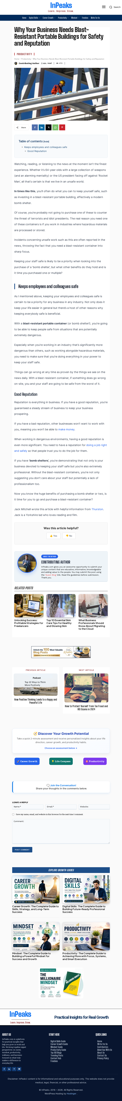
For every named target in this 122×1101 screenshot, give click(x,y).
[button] (114, 7)
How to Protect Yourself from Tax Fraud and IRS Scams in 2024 (86, 708)
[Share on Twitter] (118, 550)
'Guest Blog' (51, 575)
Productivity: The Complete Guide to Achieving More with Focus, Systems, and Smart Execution (84, 956)
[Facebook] (35, 127)
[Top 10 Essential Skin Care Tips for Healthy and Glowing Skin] (61, 605)
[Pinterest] (62, 127)
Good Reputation (37, 151)
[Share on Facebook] (118, 537)
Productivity (24, 54)
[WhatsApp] (55, 127)
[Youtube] (19, 1069)
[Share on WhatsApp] (118, 557)
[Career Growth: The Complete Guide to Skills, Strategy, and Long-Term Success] (36, 889)
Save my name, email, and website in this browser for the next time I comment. (49, 814)
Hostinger (72, 1093)
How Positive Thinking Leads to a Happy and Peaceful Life (35, 701)
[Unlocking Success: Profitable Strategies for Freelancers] (28, 605)
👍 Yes (53, 535)
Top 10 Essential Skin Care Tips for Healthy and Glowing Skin (59, 623)
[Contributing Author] (16, 63)
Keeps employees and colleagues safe (45, 147)
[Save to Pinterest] (118, 564)
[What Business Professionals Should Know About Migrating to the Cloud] (93, 605)
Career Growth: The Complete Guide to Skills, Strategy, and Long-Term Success (35, 909)
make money (66, 429)
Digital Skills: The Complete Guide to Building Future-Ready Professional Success (83, 909)
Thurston (97, 509)
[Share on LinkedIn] (118, 544)
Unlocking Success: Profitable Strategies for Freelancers (28, 623)
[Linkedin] (42, 127)
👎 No (69, 535)
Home (16, 59)
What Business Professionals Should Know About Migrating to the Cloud (92, 624)
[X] (48, 127)
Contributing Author (29, 63)
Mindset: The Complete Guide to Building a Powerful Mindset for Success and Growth (31, 956)
